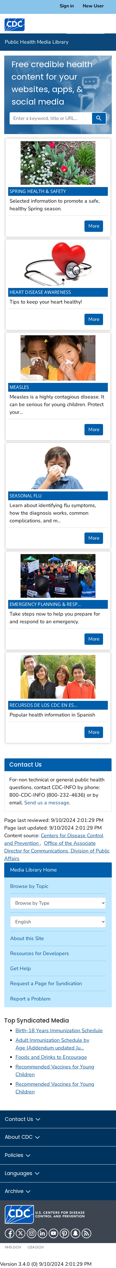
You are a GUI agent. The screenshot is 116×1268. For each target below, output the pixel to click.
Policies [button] (15, 1155)
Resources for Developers (39, 953)
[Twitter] (20, 1233)
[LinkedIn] (42, 1233)
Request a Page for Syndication (46, 983)
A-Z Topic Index (85, 31)
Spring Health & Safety (38, 191)
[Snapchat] (75, 1233)
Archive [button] (15, 1191)
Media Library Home (33, 869)
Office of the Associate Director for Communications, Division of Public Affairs (57, 851)
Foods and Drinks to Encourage (51, 1057)
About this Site (27, 938)
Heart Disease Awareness (40, 292)
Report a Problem (30, 998)
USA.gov (36, 1247)
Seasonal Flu (26, 496)
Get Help (20, 968)
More (93, 226)
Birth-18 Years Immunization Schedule (59, 1030)
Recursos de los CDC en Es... (43, 705)
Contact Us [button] (20, 1119)
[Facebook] (9, 1233)
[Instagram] (31, 1233)
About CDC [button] (19, 1136)
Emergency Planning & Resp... (45, 604)
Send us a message (46, 802)
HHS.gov (13, 1247)
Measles (19, 387)
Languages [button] (19, 1173)
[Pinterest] (64, 1233)
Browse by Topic (29, 886)
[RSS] (86, 1233)
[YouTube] (53, 1233)
